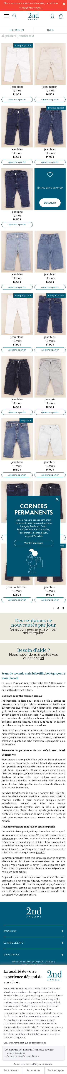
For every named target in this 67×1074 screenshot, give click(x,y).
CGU (35, 962)
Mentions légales (22, 962)
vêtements (7, 838)
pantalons (28, 718)
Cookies (49, 962)
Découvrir (50, 202)
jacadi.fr (40, 852)
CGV (41, 962)
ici (42, 658)
